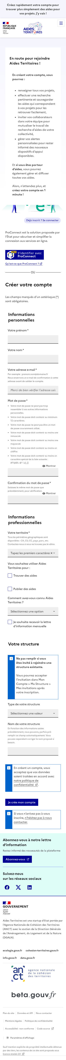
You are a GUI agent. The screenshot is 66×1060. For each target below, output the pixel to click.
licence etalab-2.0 (12, 1054)
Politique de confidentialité (38, 1021)
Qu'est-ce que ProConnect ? (22, 264)
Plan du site (8, 1013)
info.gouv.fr (10, 958)
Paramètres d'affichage (22, 1037)
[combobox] (30, 553)
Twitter (18, 887)
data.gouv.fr (27, 958)
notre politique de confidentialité (26, 782)
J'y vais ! (41, 13)
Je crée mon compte (21, 802)
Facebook (7, 887)
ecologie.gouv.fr (12, 950)
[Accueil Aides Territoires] (33, 28)
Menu (61, 23)
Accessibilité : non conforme (19, 1028)
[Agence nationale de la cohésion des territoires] (33, 974)
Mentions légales (13, 1021)
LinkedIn (29, 887)
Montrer (51, 466)
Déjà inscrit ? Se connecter (42, 220)
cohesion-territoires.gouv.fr (42, 950)
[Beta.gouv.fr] (33, 995)
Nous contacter (44, 1013)
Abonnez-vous (15, 859)
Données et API (25, 1013)
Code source (44, 1028)
